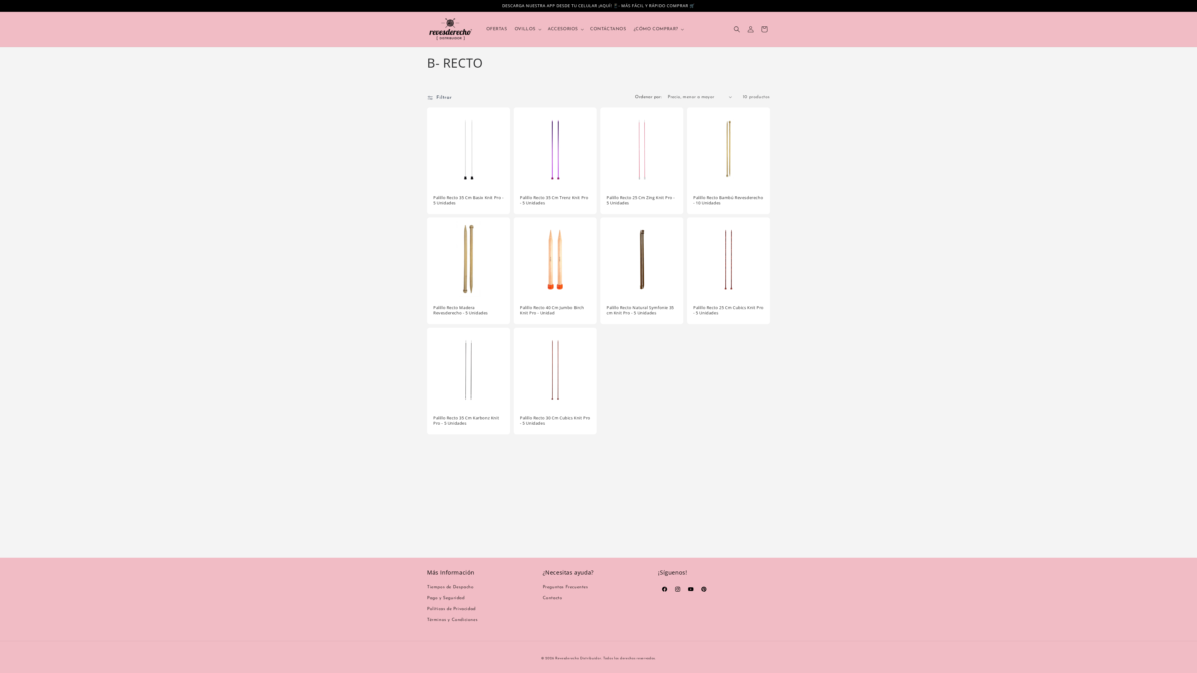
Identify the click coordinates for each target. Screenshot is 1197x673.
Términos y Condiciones (452, 620)
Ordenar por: (648, 97)
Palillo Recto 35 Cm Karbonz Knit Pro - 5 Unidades (466, 420)
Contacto (552, 598)
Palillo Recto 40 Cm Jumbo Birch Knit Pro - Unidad (552, 310)
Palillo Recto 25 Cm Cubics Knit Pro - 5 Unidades (728, 310)
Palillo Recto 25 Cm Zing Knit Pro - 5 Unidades (641, 200)
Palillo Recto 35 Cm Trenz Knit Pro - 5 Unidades (554, 200)
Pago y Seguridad (446, 598)
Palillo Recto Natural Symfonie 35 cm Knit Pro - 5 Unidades (640, 310)
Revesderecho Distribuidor (578, 658)
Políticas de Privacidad (451, 609)
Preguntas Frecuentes (565, 587)
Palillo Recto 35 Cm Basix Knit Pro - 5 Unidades (468, 200)
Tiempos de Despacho (450, 587)
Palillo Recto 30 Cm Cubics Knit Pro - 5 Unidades (555, 420)
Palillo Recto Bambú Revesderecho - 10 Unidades (728, 200)
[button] (527, 29)
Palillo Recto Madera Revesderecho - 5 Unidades (460, 310)
